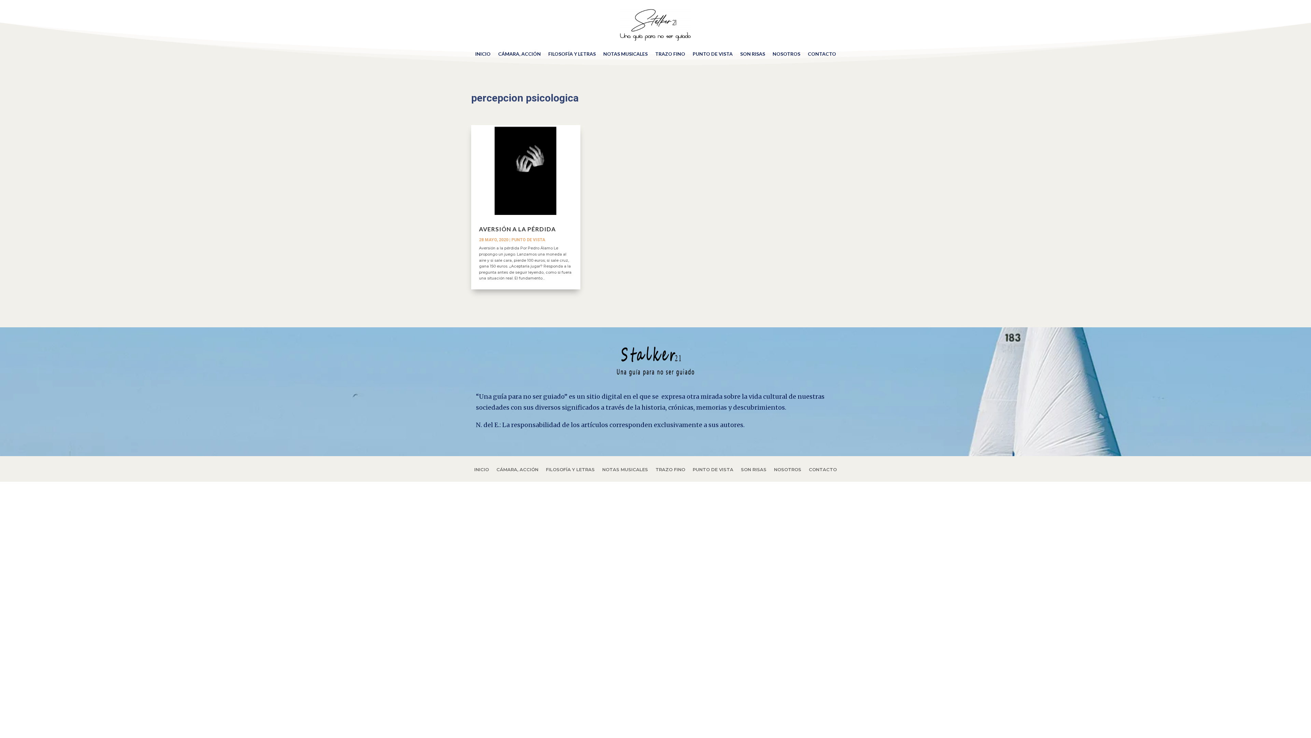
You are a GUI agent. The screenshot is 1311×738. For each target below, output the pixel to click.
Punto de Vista (713, 54)
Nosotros (786, 54)
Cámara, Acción (519, 54)
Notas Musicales (625, 54)
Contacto (822, 54)
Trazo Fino (670, 54)
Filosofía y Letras (572, 54)
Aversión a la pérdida (517, 229)
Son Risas (752, 54)
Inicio (483, 54)
